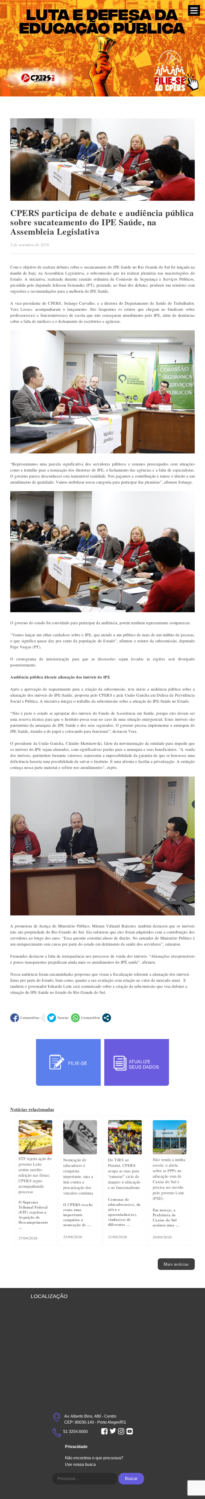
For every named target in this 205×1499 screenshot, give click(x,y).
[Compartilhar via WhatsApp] (85, 1017)
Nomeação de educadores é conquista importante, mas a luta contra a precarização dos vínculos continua (78, 1176)
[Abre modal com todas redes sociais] (106, 1017)
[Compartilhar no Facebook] (25, 1017)
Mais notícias (176, 1264)
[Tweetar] (58, 1017)
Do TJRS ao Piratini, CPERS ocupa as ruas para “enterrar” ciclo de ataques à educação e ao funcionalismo (124, 1173)
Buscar (131, 1478)
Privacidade (76, 1446)
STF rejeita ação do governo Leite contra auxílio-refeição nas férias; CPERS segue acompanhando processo (35, 1175)
